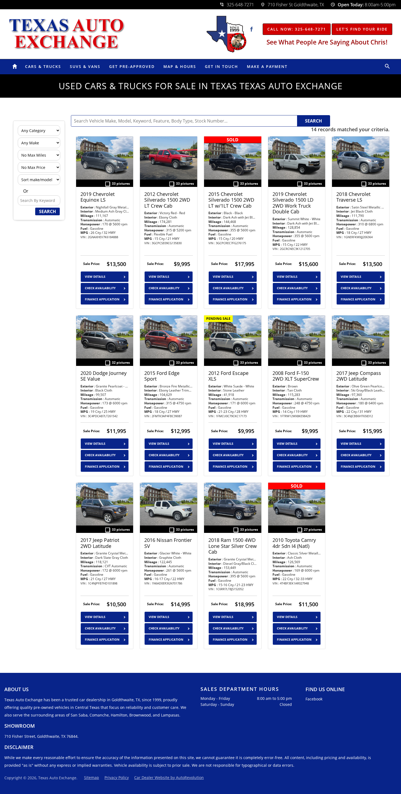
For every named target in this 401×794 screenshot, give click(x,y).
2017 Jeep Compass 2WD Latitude (358, 376)
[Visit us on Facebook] (251, 29)
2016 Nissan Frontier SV (168, 543)
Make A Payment (267, 66)
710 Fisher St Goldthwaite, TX (292, 5)
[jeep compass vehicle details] (360, 336)
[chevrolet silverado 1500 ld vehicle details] (296, 157)
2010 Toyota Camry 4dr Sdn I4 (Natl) (294, 543)
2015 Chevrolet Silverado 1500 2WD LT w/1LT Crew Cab (231, 200)
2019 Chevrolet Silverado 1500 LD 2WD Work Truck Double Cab (293, 203)
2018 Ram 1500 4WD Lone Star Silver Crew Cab (232, 546)
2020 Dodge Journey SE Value (103, 376)
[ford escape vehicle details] (232, 336)
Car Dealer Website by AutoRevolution (169, 777)
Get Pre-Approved (132, 66)
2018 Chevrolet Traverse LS (353, 197)
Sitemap (91, 777)
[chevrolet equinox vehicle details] (104, 157)
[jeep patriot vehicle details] (104, 504)
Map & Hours (179, 66)
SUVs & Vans (85, 66)
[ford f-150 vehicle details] (296, 336)
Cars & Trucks (43, 66)
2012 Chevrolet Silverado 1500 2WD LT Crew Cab (167, 200)
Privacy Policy (116, 777)
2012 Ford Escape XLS (228, 376)
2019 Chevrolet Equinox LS (97, 197)
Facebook (314, 699)
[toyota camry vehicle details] (296, 504)
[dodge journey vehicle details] (104, 336)
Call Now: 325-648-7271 (296, 29)
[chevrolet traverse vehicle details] (360, 157)
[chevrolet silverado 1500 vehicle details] (168, 157)
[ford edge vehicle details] (168, 336)
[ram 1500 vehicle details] (232, 504)
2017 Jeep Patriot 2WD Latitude (99, 543)
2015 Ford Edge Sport (161, 376)
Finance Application (102, 299)
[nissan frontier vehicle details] (168, 504)
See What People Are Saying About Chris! (327, 42)
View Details (95, 276)
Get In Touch (221, 66)
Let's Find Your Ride (362, 29)
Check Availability (100, 288)
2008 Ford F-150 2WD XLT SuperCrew (296, 376)
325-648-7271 (237, 5)
